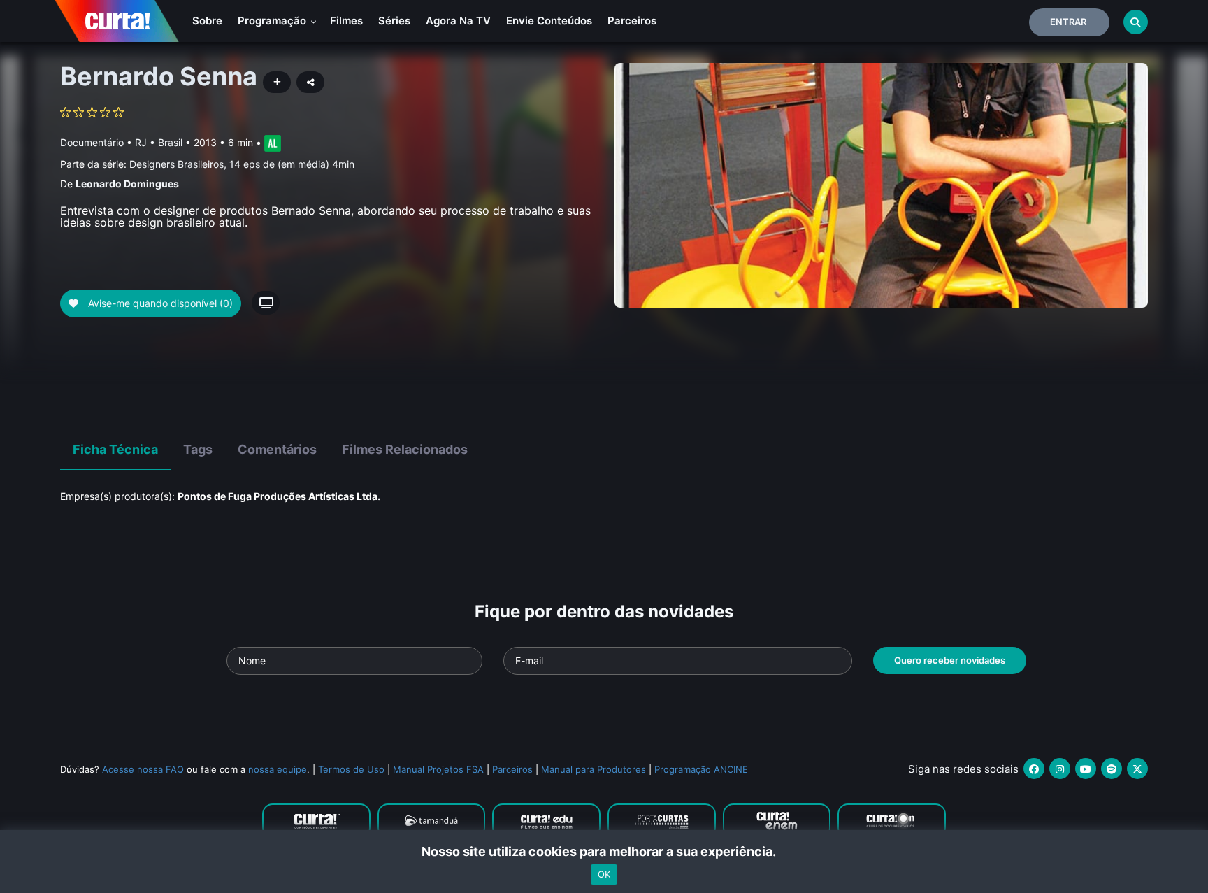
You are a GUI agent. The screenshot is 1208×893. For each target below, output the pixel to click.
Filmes (346, 20)
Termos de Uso (351, 769)
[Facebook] (1033, 768)
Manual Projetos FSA (438, 769)
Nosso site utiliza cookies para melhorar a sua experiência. (604, 851)
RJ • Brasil (158, 142)
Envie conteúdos (549, 20)
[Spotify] (1111, 768)
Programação (273, 20)
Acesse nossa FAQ (143, 769)
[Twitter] (1137, 768)
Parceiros (631, 20)
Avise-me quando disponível (159, 303)
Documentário (92, 142)
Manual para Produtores (593, 769)
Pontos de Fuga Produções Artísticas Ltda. (279, 496)
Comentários (277, 449)
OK (604, 874)
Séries (394, 20)
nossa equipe (277, 769)
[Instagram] (1059, 768)
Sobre (207, 20)
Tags (198, 449)
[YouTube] (1085, 768)
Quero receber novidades (949, 660)
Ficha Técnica (115, 449)
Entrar (1068, 21)
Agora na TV (458, 20)
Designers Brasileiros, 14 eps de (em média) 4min (241, 164)
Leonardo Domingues (127, 184)
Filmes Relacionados (405, 449)
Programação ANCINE (701, 769)
